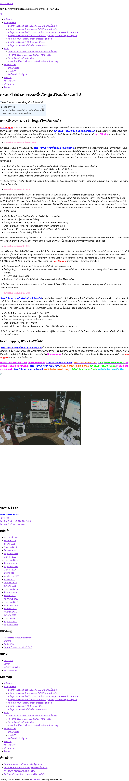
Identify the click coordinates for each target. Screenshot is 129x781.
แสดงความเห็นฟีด (12, 667)
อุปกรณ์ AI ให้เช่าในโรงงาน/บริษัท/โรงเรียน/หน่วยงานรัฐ (33, 61)
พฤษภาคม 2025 (11, 553)
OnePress (35, 779)
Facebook (4, 518)
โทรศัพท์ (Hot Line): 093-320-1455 (15, 521)
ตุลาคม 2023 (9, 579)
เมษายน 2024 (10, 570)
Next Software (6, 4)
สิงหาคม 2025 (10, 550)
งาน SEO (12, 71)
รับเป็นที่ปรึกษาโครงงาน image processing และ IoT (30, 39)
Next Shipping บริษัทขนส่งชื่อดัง (17, 113)
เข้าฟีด (7, 664)
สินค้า (6, 48)
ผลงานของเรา (10, 81)
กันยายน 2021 (10, 612)
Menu (2, 14)
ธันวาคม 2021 (10, 608)
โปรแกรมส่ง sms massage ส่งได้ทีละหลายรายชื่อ (29, 55)
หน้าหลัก (8, 19)
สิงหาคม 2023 (10, 586)
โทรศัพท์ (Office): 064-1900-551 (14, 524)
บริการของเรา (10, 65)
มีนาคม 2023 (10, 596)
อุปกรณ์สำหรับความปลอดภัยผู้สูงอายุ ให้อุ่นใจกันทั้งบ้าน (32, 52)
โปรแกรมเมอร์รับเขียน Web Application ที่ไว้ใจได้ (25, 768)
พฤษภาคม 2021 (11, 625)
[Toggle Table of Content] (42, 107)
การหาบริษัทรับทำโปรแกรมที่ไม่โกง (19, 771)
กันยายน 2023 (10, 583)
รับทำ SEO (9, 644)
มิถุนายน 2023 (10, 592)
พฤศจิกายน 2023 (11, 576)
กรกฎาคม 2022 (11, 602)
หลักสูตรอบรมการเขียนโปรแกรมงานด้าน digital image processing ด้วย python (42, 35)
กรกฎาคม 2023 (11, 589)
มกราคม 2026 (10, 541)
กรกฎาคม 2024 (11, 560)
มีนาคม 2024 (10, 573)
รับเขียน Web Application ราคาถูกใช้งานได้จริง (24, 774)
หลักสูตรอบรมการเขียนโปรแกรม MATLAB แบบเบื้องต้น (32, 26)
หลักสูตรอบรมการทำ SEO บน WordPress (26, 42)
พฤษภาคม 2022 (11, 605)
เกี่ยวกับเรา (9, 84)
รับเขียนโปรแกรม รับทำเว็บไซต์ (18, 647)
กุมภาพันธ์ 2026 (11, 537)
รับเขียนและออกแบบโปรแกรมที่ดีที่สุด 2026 (23, 764)
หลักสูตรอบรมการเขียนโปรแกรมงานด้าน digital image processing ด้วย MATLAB (43, 32)
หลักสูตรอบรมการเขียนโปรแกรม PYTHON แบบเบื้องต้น (32, 29)
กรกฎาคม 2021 (11, 618)
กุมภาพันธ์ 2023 (11, 599)
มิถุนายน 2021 (10, 621)
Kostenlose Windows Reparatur (18, 638)
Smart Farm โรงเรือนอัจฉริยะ (21, 58)
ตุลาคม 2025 (9, 544)
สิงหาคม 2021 (10, 615)
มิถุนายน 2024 (10, 563)
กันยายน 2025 (10, 547)
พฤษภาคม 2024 (11, 566)
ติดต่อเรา (8, 87)
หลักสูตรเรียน (10, 23)
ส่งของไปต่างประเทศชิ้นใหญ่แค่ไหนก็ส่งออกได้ (23, 110)
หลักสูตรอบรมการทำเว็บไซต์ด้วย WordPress (27, 45)
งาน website (13, 68)
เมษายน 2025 (10, 557)
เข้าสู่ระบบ (8, 660)
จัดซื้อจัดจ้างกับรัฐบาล (17, 74)
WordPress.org (11, 670)
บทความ (7, 77)
